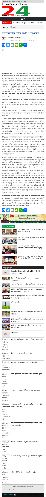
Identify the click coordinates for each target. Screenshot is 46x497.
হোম (6, 27)
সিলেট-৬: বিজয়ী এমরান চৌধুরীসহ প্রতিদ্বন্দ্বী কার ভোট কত (27, 339)
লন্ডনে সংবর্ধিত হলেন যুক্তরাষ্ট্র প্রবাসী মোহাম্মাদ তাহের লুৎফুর (31, 238)
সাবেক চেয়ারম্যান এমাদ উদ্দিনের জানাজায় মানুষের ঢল (25, 390)
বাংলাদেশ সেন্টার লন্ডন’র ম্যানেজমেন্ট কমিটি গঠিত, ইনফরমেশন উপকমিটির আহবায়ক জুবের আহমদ (31, 257)
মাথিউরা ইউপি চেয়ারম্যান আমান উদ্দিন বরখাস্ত (23, 472)
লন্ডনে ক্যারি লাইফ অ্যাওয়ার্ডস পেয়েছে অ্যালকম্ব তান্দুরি (26, 374)
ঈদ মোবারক (14, 332)
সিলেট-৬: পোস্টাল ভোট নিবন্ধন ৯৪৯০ (21, 353)
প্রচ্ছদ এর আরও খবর (8, 226)
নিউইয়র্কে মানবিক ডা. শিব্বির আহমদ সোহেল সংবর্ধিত (25, 441)
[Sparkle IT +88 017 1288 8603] (28, 495)
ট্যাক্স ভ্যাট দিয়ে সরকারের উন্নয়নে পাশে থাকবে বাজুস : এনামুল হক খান (30, 230)
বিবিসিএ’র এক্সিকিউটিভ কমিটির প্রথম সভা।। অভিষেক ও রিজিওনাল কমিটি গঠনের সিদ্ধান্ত (30, 247)
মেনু (24, 19)
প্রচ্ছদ (14, 27)
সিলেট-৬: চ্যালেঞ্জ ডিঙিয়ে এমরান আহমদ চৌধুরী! (24, 362)
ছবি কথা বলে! (15, 302)
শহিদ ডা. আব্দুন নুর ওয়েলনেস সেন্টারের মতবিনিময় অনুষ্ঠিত (26, 455)
